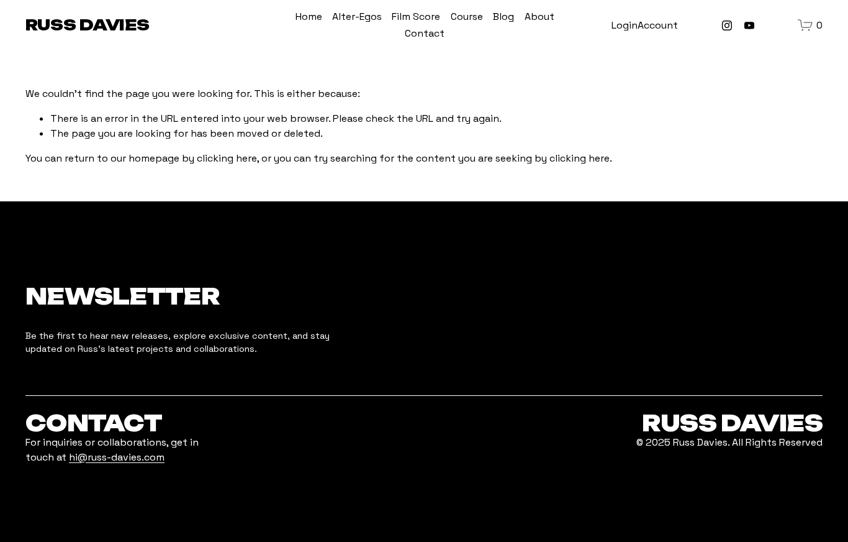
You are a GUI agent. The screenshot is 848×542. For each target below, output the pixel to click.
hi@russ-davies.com (117, 457)
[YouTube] (749, 25)
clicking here (227, 158)
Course (467, 16)
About (539, 16)
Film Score (416, 16)
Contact (424, 33)
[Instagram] (727, 25)
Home (308, 16)
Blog (503, 16)
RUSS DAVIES (87, 25)
